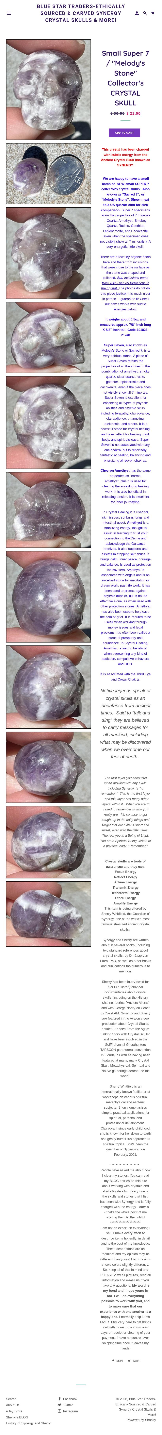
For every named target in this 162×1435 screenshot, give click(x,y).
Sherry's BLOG (17, 1417)
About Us (13, 1405)
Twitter (67, 1405)
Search (11, 1399)
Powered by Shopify (141, 1420)
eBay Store (14, 1411)
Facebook (69, 1399)
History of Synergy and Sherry (28, 1423)
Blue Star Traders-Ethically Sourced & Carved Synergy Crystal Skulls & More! (81, 13)
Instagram (70, 1411)
